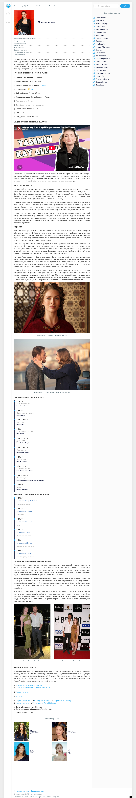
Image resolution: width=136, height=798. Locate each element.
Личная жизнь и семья (21, 52)
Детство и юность (20, 43)
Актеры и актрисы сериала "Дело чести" (30, 685)
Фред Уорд (99, 85)
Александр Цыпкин (102, 79)
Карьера (17, 45)
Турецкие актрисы (22, 692)
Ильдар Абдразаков (103, 47)
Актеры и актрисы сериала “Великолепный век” (33, 688)
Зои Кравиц (99, 50)
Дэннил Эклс (100, 26)
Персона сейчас (19, 54)
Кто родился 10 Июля (42, 701)
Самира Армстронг (102, 58)
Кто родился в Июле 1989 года (44, 703)
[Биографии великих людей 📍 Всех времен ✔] (8, 6)
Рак (31, 89)
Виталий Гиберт (101, 70)
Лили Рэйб (99, 76)
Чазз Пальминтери (102, 73)
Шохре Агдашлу (101, 29)
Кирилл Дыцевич (101, 64)
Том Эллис (99, 21)
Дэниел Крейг (100, 61)
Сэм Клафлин (100, 32)
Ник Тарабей (100, 44)
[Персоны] (8, 14)
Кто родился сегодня (21, 791)
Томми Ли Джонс (101, 67)
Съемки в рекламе (20, 50)
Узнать (43, 85)
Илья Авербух (100, 56)
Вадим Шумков (101, 82)
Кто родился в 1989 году (62, 701)
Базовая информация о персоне (25, 38)
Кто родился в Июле (23, 701)
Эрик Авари (100, 53)
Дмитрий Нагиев (101, 38)
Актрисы (19, 696)
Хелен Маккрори (101, 23)
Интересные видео (20, 41)
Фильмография (19, 48)
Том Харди (99, 41)
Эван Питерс (100, 18)
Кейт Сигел (99, 35)
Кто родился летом (22, 703)
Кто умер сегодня (37, 791)
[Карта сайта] (8, 22)
